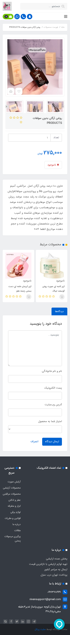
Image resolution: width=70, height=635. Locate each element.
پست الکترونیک (53, 388)
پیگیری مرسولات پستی (12, 538)
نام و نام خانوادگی (52, 371)
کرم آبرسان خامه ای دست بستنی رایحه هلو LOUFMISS (19, 291)
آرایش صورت (14, 482)
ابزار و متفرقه (14, 506)
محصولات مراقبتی (12, 494)
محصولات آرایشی (12, 488)
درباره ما (17, 524)
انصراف (34, 441)
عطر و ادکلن (14, 500)
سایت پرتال (40, 629)
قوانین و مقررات (13, 518)
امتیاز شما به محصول (50, 421)
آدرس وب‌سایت (53, 404)
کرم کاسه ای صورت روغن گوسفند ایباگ (53, 289)
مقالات (17, 530)
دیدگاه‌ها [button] (59, 311)
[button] (29, 16)
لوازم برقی (15, 512)
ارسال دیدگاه (52, 441)
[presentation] (63, 106)
